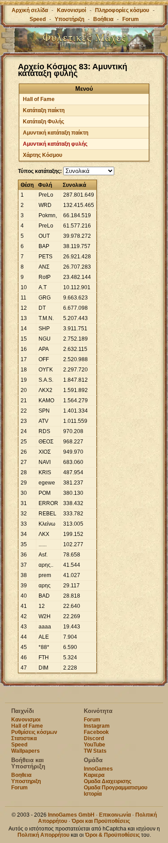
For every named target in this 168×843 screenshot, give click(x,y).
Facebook (96, 732)
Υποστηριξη (26, 781)
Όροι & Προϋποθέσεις (112, 835)
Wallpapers (25, 751)
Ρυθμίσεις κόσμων (34, 732)
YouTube (94, 745)
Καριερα (94, 775)
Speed (38, 19)
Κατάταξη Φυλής (43, 121)
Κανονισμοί (71, 10)
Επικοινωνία (115, 815)
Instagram (97, 726)
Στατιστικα (24, 738)
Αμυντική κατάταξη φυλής (55, 144)
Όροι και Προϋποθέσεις (101, 821)
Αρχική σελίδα (30, 10)
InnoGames (98, 769)
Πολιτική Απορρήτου (43, 835)
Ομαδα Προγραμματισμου (115, 787)
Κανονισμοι (25, 720)
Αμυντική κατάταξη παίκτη (55, 133)
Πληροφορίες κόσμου (122, 10)
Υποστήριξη (70, 19)
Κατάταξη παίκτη (44, 110)
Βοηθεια (21, 775)
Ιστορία (93, 794)
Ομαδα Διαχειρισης (107, 781)
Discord (94, 738)
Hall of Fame (39, 99)
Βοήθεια (103, 19)
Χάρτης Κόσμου (42, 155)
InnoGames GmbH (71, 815)
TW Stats (95, 751)
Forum (130, 19)
